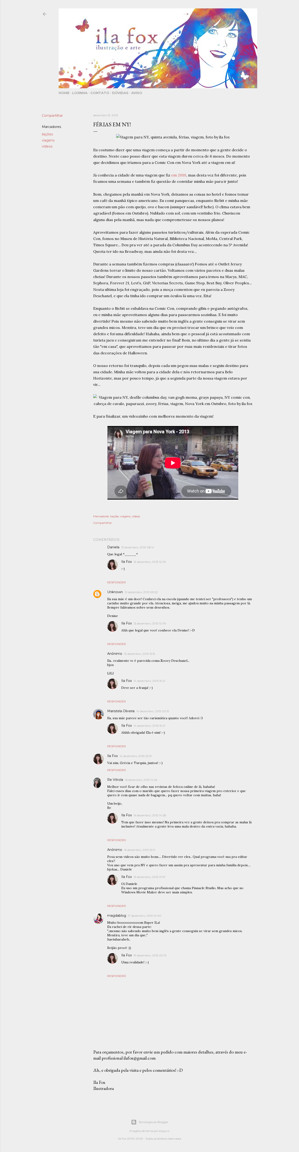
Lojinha (80, 93)
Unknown (115, 592)
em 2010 (178, 175)
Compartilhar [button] (52, 115)
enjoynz (164, 1131)
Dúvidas (120, 93)
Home (64, 93)
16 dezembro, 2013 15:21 (139, 850)
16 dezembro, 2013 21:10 (149, 877)
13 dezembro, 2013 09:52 (141, 592)
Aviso (136, 93)
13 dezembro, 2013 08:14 (137, 547)
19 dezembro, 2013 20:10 (150, 955)
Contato (99, 93)
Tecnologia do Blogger (153, 1122)
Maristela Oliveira (121, 711)
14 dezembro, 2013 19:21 (149, 681)
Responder (116, 582)
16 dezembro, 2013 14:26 (141, 780)
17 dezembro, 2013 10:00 (144, 915)
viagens (48, 140)
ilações (47, 134)
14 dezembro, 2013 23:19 (136, 756)
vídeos (47, 146)
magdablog (116, 915)
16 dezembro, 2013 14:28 (150, 815)
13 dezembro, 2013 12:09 (150, 562)
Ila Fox (126, 562)
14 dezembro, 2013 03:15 (152, 711)
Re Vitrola (115, 780)
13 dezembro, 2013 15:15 (139, 653)
